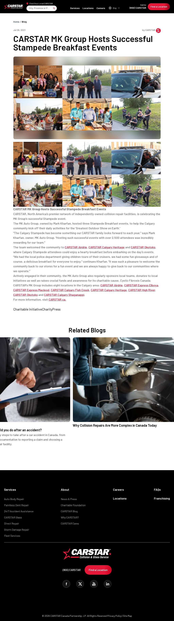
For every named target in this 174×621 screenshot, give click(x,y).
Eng (114, 8)
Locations (88, 8)
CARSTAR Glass (13, 517)
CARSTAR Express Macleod (31, 290)
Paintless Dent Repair (16, 505)
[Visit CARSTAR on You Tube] (94, 584)
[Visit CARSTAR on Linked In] (107, 584)
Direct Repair (11, 523)
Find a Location (159, 6)
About (65, 489)
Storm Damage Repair (16, 529)
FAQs (157, 489)
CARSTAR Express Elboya (141, 285)
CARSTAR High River (141, 290)
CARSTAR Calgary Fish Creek (70, 290)
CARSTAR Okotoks (143, 247)
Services (75, 8)
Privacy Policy (114, 615)
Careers (101, 8)
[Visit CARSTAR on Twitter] (80, 584)
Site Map (127, 615)
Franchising (162, 498)
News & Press (69, 499)
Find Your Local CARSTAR (41, 3)
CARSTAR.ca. (57, 299)
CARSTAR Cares (70, 523)
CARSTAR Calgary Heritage (107, 247)
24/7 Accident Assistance (18, 511)
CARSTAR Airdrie (76, 247)
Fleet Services (12, 535)
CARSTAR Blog (69, 511)
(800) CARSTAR (137, 6)
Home (16, 21)
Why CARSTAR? (70, 517)
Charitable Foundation (73, 505)
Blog (24, 21)
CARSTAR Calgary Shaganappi (64, 295)
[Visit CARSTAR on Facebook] (66, 584)
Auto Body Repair (14, 499)
